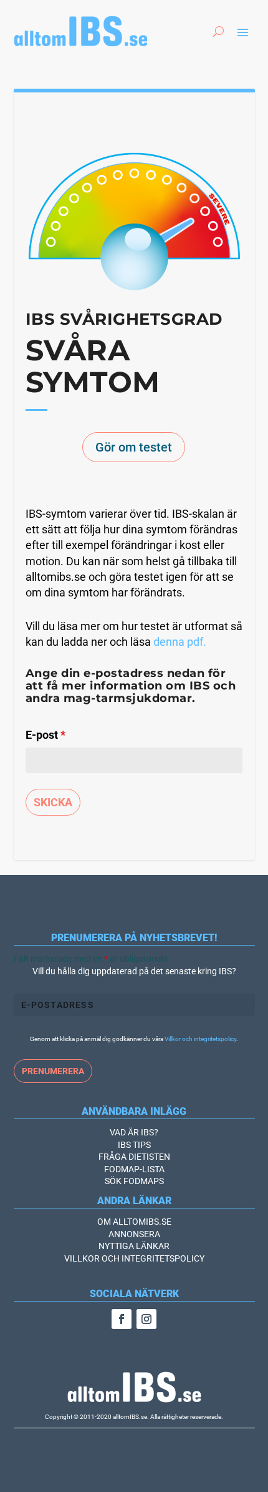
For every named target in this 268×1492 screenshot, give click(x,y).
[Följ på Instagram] (146, 1319)
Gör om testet (133, 447)
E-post (45, 734)
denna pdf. (179, 641)
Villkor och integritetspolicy (200, 1038)
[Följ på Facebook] (122, 1319)
